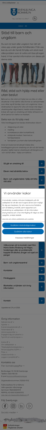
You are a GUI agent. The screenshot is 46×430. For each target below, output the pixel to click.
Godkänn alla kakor (23, 231)
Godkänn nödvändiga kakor (23, 225)
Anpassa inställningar (24, 237)
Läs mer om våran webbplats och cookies (18, 219)
